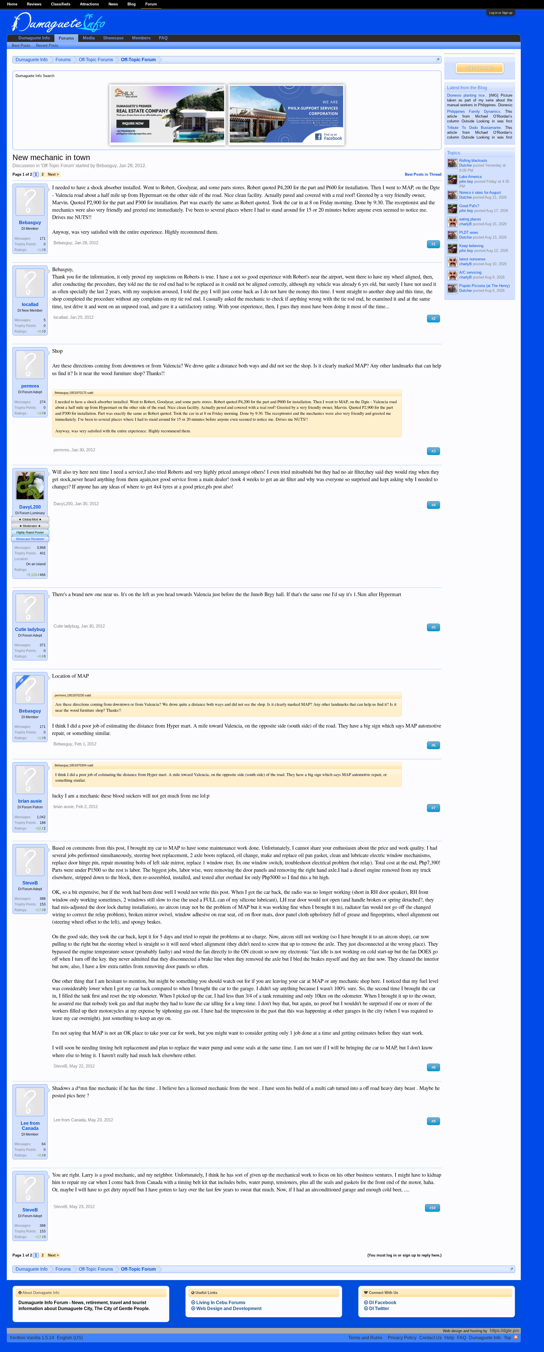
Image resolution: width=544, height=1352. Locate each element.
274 (43, 402)
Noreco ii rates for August (480, 192)
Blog (132, 4)
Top (507, 1337)
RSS (516, 1337)
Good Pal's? (469, 206)
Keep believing (471, 246)
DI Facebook (382, 1302)
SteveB (30, 883)
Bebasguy (106, 165)
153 (43, 904)
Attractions (89, 4)
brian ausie (30, 801)
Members (141, 38)
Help (449, 1337)
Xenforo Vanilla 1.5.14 (32, 1337)
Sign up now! (479, 68)
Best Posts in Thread (423, 174)
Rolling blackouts (473, 160)
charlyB (465, 224)
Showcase (113, 38)
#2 (433, 318)
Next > (53, 174)
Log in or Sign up (500, 12)
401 (43, 553)
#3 (433, 451)
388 (43, 899)
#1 (433, 244)
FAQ (163, 38)
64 (44, 1144)
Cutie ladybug (30, 629)
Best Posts (21, 45)
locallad (30, 304)
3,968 (41, 548)
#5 (433, 627)
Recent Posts (47, 45)
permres (30, 386)
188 (43, 823)
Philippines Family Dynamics (473, 111)
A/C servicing (470, 272)
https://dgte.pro (504, 1330)
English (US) (70, 1337)
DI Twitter (378, 1308)
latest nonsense (472, 259)
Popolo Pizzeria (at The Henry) (484, 286)
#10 (432, 1208)
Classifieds (60, 4)
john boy (466, 181)
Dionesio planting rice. (466, 95)
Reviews (34, 4)
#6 (433, 745)
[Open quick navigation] (438, 59)
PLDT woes (468, 232)
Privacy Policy (402, 1337)
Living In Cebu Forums (220, 1302)
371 (43, 645)
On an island (36, 564)
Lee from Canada (30, 1126)
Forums (66, 38)
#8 (433, 1067)
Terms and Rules (365, 1337)
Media (89, 38)
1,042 (41, 817)
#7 (433, 808)
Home (12, 4)
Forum (151, 4)
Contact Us (430, 1337)
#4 (433, 505)
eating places (470, 219)
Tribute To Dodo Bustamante (474, 128)
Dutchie (465, 165)
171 (43, 239)
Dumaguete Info (34, 38)
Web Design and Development (228, 1308)
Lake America (470, 177)
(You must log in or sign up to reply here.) (404, 1255)
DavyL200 (30, 507)
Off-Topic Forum (58, 165)
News (113, 4)
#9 (433, 1121)
